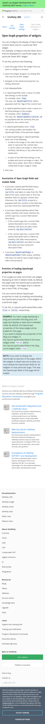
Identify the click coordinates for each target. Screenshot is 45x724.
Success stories (8, 598)
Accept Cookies (22, 713)
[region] (22, 705)
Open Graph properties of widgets (21, 35)
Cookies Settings (22, 719)
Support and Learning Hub (12, 624)
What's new (6, 516)
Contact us (6, 678)
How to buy (6, 673)
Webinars (5, 593)
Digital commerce (9, 557)
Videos (4, 588)
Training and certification (11, 629)
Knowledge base (8, 603)
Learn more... (29, 5)
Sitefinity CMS (7, 497)
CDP (3, 547)
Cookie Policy (7, 703)
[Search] (42, 17)
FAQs (4, 612)
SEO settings (12, 26)
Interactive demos (9, 639)
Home (4, 27)
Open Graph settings (22, 26)
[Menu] (3, 17)
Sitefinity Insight (8, 502)
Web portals (6, 567)
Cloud (4, 538)
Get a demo (22, 657)
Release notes (7, 521)
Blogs (4, 583)
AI (2, 562)
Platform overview (22, 665)
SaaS (4, 543)
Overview (5, 533)
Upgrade (5, 608)
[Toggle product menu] (42, 10)
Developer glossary (9, 644)
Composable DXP (9, 552)
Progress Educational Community (15, 634)
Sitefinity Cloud (7, 507)
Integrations (6, 571)
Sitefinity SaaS (7, 511)
